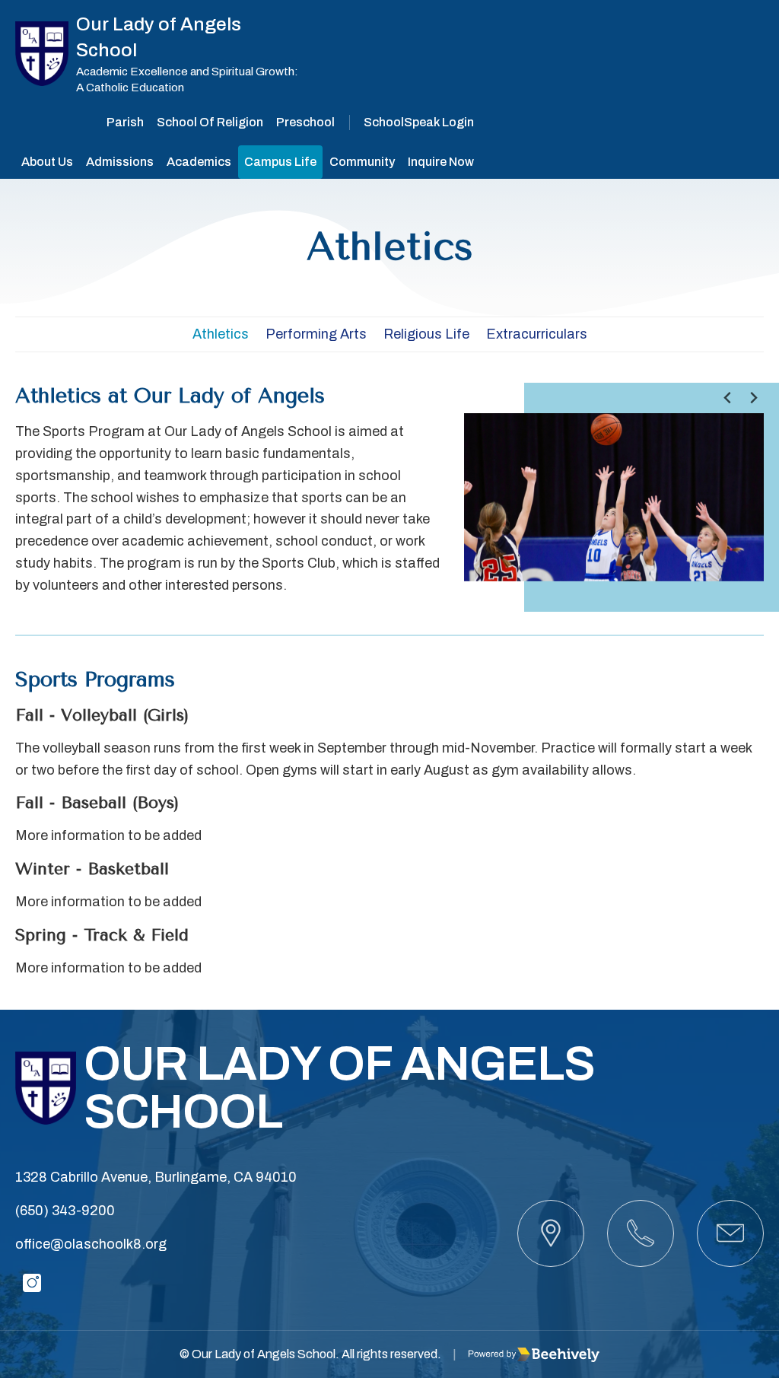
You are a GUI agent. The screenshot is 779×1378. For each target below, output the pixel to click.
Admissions (120, 161)
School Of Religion (210, 122)
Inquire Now (441, 161)
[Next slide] (753, 398)
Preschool (305, 122)
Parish (125, 122)
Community (362, 161)
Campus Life (280, 161)
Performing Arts (316, 334)
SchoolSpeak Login (419, 122)
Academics (199, 161)
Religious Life (426, 334)
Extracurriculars (536, 334)
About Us (47, 161)
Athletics (220, 334)
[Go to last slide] (728, 398)
